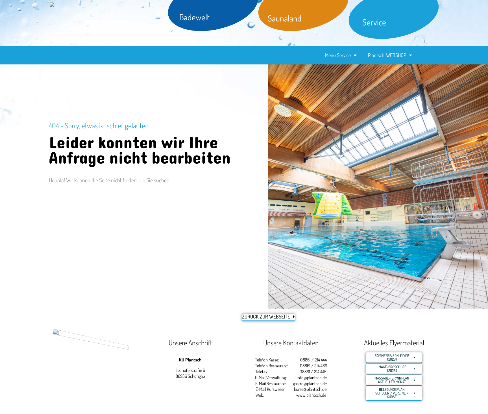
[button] (12, 401)
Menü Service (338, 55)
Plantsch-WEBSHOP (387, 55)
